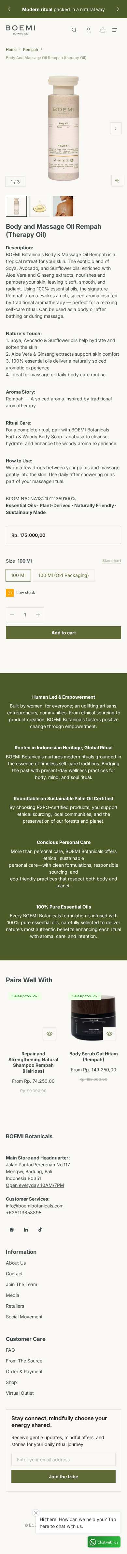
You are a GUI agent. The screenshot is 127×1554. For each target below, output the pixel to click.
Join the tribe (63, 1476)
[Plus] (38, 615)
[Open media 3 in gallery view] (63, 206)
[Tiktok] (40, 1229)
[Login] (88, 30)
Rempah (30, 49)
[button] (74, 30)
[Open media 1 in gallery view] (16, 206)
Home (11, 49)
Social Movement (24, 1316)
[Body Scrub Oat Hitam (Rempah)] (93, 1018)
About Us (16, 1263)
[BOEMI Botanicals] (20, 30)
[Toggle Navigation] (114, 30)
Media (12, 1295)
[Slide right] (118, 9)
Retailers (15, 1306)
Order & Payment (24, 1371)
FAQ (10, 1350)
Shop (11, 1382)
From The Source (24, 1360)
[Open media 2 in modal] (63, 128)
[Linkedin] (26, 1229)
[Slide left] (9, 9)
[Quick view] (49, 1033)
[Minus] (12, 615)
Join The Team (21, 1284)
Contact (14, 1273)
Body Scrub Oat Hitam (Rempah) (93, 1056)
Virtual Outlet (20, 1393)
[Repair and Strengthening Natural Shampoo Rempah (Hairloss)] (33, 1018)
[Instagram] (12, 1229)
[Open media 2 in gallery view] (39, 206)
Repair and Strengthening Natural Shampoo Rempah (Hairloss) (33, 1062)
